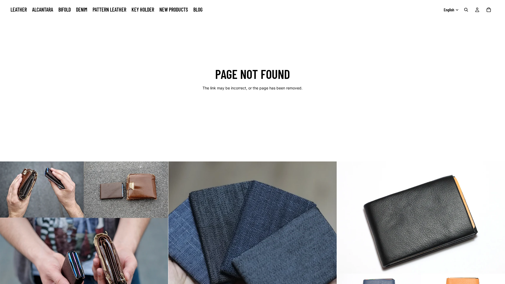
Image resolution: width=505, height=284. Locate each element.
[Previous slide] (8, 245)
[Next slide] (160, 245)
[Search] (466, 10)
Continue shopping (252, 106)
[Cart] (488, 10)
